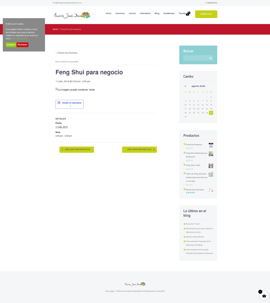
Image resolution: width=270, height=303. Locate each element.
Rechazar (22, 45)
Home (55, 29)
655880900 (212, 3)
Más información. (20, 39)
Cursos (132, 13)
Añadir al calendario (72, 102)
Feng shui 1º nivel (192, 224)
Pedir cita (206, 14)
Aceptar (11, 45)
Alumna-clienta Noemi (195, 236)
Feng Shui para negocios (77, 149)
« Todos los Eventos (66, 52)
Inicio (108, 13)
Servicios (120, 13)
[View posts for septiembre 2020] (185, 86)
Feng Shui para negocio (139, 149)
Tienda (182, 13)
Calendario (145, 13)
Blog (157, 13)
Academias (168, 13)
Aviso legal (109, 291)
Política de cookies (123, 291)
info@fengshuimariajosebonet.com (67, 2)
